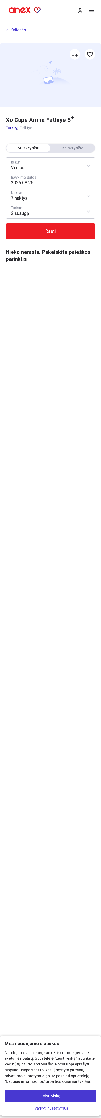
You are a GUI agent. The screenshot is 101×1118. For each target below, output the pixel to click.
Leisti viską (50, 1095)
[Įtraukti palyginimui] (75, 54)
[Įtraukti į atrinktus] (90, 54)
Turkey (11, 127)
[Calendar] (50, 180)
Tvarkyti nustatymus (50, 1108)
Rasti (50, 231)
